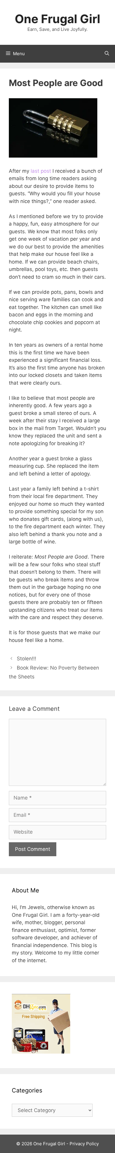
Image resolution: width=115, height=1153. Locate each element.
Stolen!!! (26, 659)
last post (41, 171)
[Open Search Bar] (107, 54)
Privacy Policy (84, 1143)
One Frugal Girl (57, 19)
